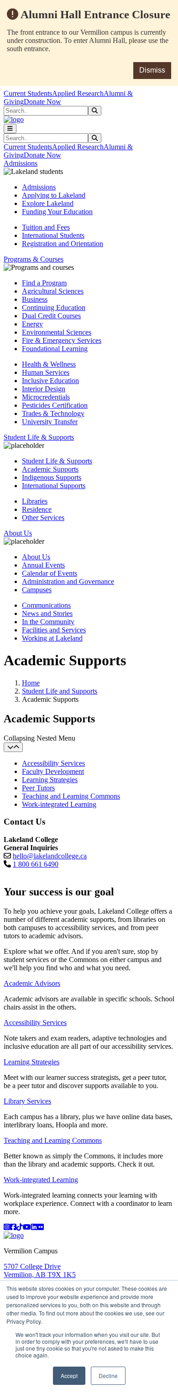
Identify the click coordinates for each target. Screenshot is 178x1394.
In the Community (48, 622)
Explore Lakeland (47, 203)
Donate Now (42, 101)
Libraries (34, 501)
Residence (37, 509)
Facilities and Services (54, 630)
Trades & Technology (53, 413)
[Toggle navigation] (10, 128)
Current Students (28, 93)
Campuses (37, 590)
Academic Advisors (32, 983)
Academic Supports (50, 469)
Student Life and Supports (59, 691)
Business (34, 299)
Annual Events (43, 565)
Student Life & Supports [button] (39, 437)
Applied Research (78, 93)
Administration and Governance (68, 581)
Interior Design (43, 389)
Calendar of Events (49, 573)
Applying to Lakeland (53, 195)
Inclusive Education (50, 380)
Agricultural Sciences (53, 291)
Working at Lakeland (52, 638)
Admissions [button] (20, 163)
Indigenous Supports (51, 477)
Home (31, 683)
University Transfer (50, 422)
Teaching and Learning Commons (71, 796)
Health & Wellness (49, 364)
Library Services (27, 1101)
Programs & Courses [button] (33, 259)
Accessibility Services (53, 763)
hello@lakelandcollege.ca (50, 856)
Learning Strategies (50, 780)
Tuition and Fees (46, 227)
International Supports (53, 485)
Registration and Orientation (62, 243)
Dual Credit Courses (51, 316)
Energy (32, 324)
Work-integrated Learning (59, 804)
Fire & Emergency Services (61, 340)
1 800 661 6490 (35, 864)
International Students (53, 235)
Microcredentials (46, 397)
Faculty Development (53, 771)
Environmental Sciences (56, 332)
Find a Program (44, 283)
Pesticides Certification (55, 405)
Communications (46, 605)
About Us (36, 557)
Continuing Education (53, 307)
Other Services (43, 517)
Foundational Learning (55, 348)
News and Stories (47, 613)
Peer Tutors (38, 788)
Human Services (45, 372)
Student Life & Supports (57, 461)
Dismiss (152, 70)
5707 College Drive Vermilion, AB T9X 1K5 (40, 1270)
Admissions (39, 187)
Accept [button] (69, 1375)
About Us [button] (18, 533)
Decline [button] (108, 1375)
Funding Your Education (57, 212)
